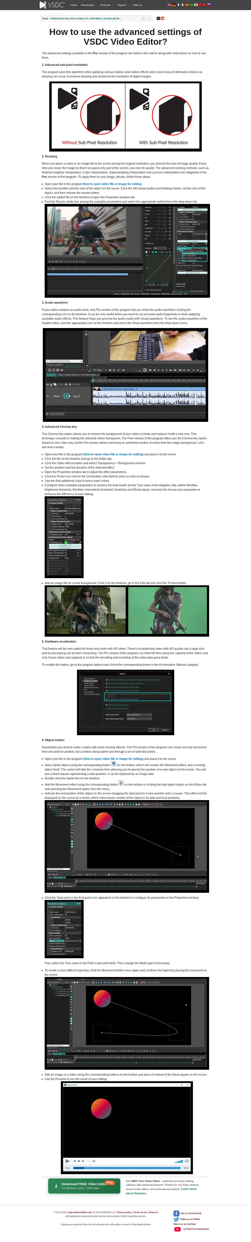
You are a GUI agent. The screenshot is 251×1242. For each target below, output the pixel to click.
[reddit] (162, 18)
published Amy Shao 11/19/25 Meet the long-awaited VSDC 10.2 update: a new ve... (93, 18)
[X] (158, 18)
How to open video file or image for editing (112, 184)
